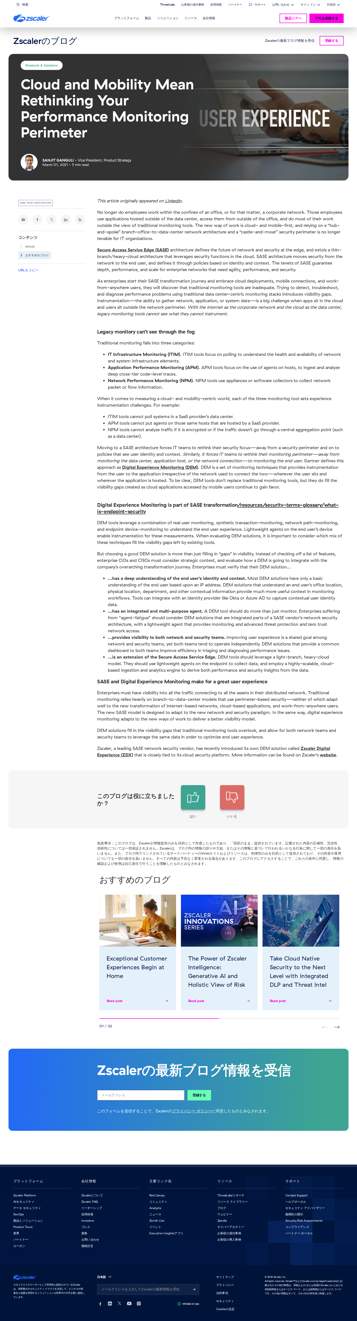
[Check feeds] (80, 219)
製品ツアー (293, 18)
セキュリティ (225, 1301)
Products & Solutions (42, 65)
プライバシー (225, 1285)
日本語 (331, 5)
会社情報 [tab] (209, 18)
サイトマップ (225, 1277)
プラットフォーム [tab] (126, 18)
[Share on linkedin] (66, 219)
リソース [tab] (190, 18)
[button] (193, 802)
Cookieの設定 (225, 1309)
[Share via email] (23, 219)
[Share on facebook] (37, 219)
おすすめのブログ (37, 255)
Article (30, 246)
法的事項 (222, 1293)
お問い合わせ (280, 5)
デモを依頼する (326, 18)
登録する (199, 1095)
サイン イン (308, 5)
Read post (115, 1001)
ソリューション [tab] (167, 18)
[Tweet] (52, 219)
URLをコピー (28, 270)
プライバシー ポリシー (192, 1110)
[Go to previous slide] (337, 1027)
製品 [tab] (148, 18)
